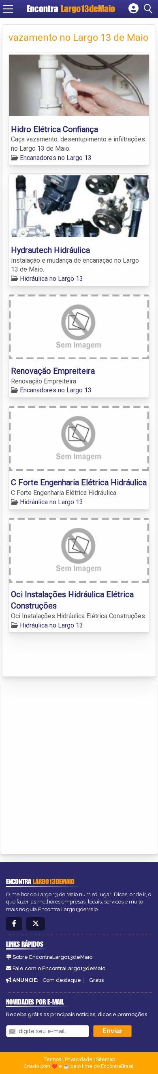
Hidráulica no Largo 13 (51, 278)
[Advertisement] (79, 768)
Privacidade (78, 1059)
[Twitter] (35, 924)
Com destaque (62, 980)
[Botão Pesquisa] (149, 9)
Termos (52, 1059)
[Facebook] (14, 924)
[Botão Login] (133, 9)
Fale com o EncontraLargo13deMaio (59, 968)
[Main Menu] (8, 9)
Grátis (96, 980)
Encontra (71, 8)
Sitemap (105, 1059)
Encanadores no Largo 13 (56, 158)
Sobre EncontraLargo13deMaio (52, 957)
